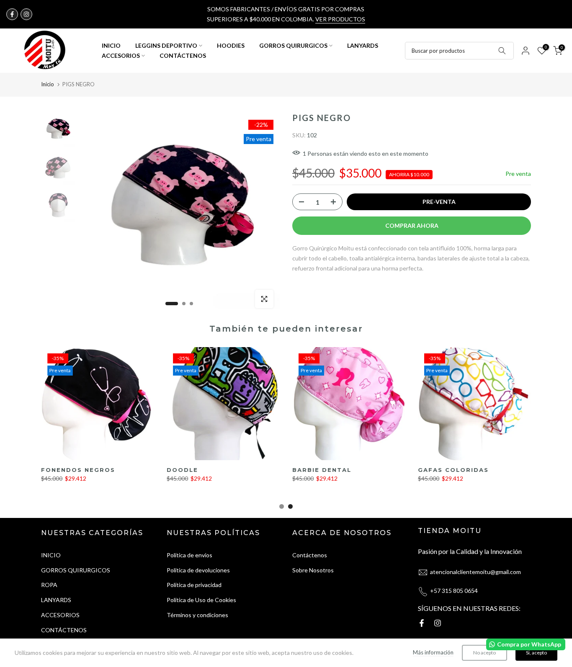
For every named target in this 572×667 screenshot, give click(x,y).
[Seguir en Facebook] (12, 14)
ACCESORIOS (121, 55)
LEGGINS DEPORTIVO (166, 45)
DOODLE (182, 469)
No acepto (484, 652)
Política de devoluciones (198, 570)
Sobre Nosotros (313, 570)
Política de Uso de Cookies (201, 599)
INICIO (111, 45)
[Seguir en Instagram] (26, 14)
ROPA (49, 584)
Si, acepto (536, 652)
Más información (433, 652)
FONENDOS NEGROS (78, 469)
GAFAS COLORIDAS (453, 469)
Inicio (47, 84)
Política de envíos (189, 555)
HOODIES (231, 45)
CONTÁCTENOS (183, 55)
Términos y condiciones (197, 614)
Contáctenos (309, 555)
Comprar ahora (411, 225)
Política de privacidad (194, 584)
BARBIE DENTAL (321, 469)
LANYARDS (362, 45)
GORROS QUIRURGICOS (293, 45)
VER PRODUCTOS (340, 19)
